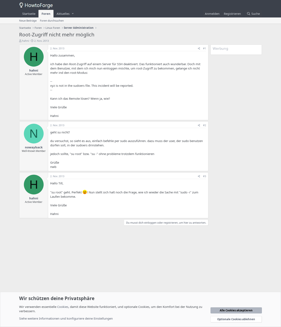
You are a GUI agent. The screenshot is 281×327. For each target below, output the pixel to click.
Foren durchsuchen (52, 20)
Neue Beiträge (28, 20)
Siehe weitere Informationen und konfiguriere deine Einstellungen (66, 318)
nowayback (34, 147)
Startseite (28, 14)
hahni (25, 41)
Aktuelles (63, 14)
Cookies (62, 307)
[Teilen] (199, 48)
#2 (204, 125)
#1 (204, 48)
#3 (204, 176)
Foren (46, 14)
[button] (73, 13)
